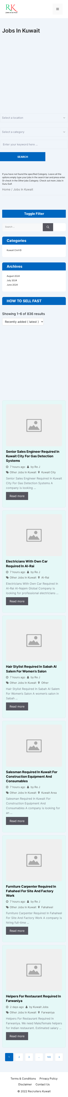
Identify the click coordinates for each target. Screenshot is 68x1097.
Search (22, 156)
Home (6, 189)
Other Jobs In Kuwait (23, 472)
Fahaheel (47, 907)
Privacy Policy (48, 1078)
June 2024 (12, 284)
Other (45, 682)
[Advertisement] (34, 70)
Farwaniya (47, 1012)
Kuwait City (48, 472)
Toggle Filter (34, 214)
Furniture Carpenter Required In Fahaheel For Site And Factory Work (31, 891)
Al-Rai (45, 577)
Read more (17, 496)
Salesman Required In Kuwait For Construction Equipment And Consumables (31, 776)
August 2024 (13, 276)
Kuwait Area (49, 792)
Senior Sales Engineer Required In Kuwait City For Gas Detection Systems (32, 456)
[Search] (48, 227)
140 (49, 1057)
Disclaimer (25, 1084)
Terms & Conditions (23, 1078)
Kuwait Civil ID (14, 250)
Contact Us (43, 1084)
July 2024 (12, 280)
